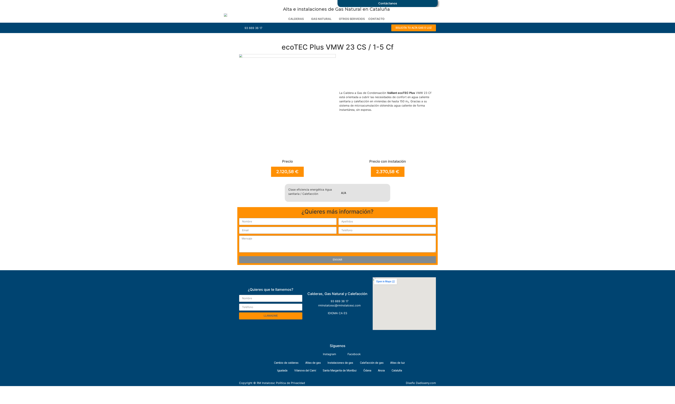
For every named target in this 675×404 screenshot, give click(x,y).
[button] (413, 27)
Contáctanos (387, 3)
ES (345, 313)
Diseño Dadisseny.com (421, 383)
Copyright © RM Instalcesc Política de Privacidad (272, 383)
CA (341, 313)
